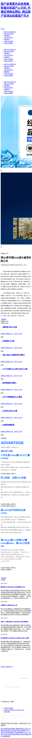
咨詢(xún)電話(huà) (10, 710)
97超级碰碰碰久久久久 (21, 732)
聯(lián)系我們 (8, 43)
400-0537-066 (20, 710)
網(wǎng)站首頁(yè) (10, 32)
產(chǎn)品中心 (9, 37)
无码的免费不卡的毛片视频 (19, 734)
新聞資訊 (7, 35)
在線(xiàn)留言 (8, 41)
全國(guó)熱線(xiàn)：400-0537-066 (11, 333)
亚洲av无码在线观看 (7, 732)
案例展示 (7, 39)
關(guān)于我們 (9, 34)
